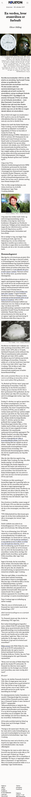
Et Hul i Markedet (6, 793)
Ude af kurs (4, 796)
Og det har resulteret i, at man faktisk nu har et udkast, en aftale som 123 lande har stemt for (14, 542)
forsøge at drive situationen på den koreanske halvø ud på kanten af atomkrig (14, 298)
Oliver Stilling (15, 27)
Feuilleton (4, 791)
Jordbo (3, 789)
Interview (9, 7)
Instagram (19, 787)
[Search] (2, 3)
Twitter (18, 786)
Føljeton (3, 786)
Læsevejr (4, 794)
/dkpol (3, 787)
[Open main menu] (27, 3)
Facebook (19, 789)
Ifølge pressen (5, 646)
